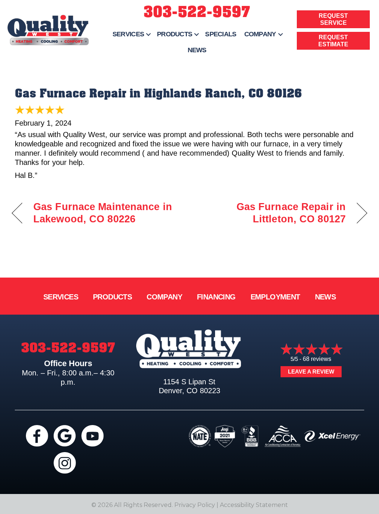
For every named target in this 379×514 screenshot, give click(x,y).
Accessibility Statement (254, 504)
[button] (148, 34)
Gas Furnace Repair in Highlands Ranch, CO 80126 (158, 93)
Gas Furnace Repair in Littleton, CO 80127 (273, 213)
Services (128, 34)
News (197, 50)
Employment (275, 297)
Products (174, 34)
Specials (220, 34)
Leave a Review (311, 371)
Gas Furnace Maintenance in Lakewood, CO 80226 (102, 213)
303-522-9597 (197, 12)
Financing (216, 297)
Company (260, 34)
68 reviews (317, 359)
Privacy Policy (194, 504)
